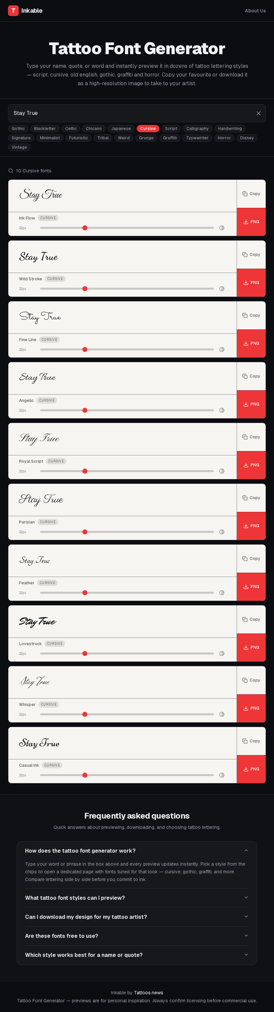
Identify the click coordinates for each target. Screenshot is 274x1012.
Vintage (19, 147)
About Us (255, 11)
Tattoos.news (148, 993)
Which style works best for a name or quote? (84, 955)
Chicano (94, 128)
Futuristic (78, 138)
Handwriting (230, 128)
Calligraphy (197, 128)
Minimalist (50, 138)
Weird (124, 138)
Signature (21, 138)
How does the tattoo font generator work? (80, 850)
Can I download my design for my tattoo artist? (86, 916)
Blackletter (45, 128)
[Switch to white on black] (222, 228)
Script (171, 128)
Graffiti (170, 138)
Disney (247, 138)
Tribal (103, 138)
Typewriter (197, 138)
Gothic (18, 128)
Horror (224, 138)
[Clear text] (258, 113)
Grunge (146, 138)
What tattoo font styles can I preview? (75, 897)
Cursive (148, 128)
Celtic (71, 128)
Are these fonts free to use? (61, 935)
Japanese (121, 128)
